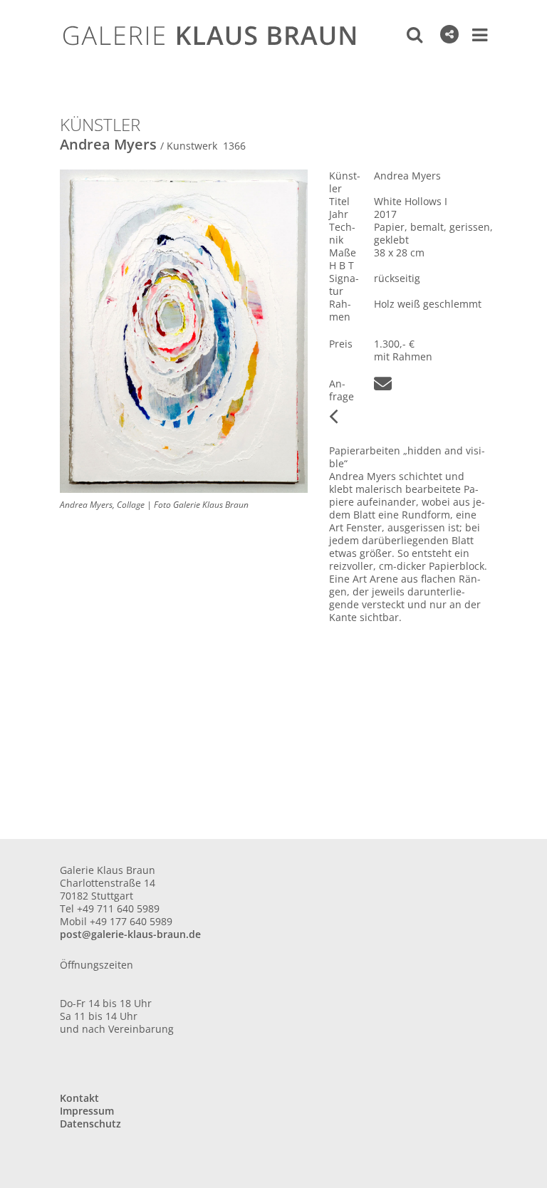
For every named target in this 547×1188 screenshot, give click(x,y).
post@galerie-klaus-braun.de (130, 934)
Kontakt (79, 1098)
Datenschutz (90, 1123)
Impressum (87, 1110)
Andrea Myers (108, 144)
